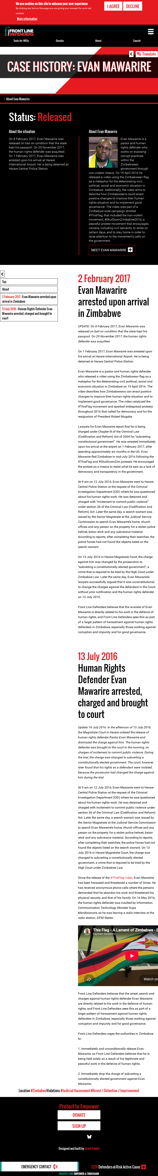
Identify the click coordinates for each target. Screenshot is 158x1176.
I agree (113, 6)
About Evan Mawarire (18, 99)
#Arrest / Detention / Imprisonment (115, 1090)
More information (27, 18)
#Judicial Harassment (75, 1090)
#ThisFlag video (121, 877)
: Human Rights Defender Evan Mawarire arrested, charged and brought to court (27, 313)
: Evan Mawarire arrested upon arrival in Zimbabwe (29, 299)
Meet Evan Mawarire (108, 250)
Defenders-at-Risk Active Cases (115, 1166)
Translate (149, 53)
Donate (60, 41)
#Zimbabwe (38, 1090)
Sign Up (79, 1126)
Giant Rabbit (92, 1148)
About (5, 289)
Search (137, 41)
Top (4, 281)
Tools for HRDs (21, 41)
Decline (132, 6)
